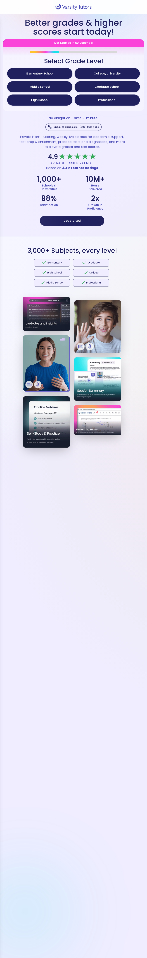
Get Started (72, 221)
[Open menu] (8, 7)
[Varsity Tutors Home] (73, 7)
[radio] (39, 73)
